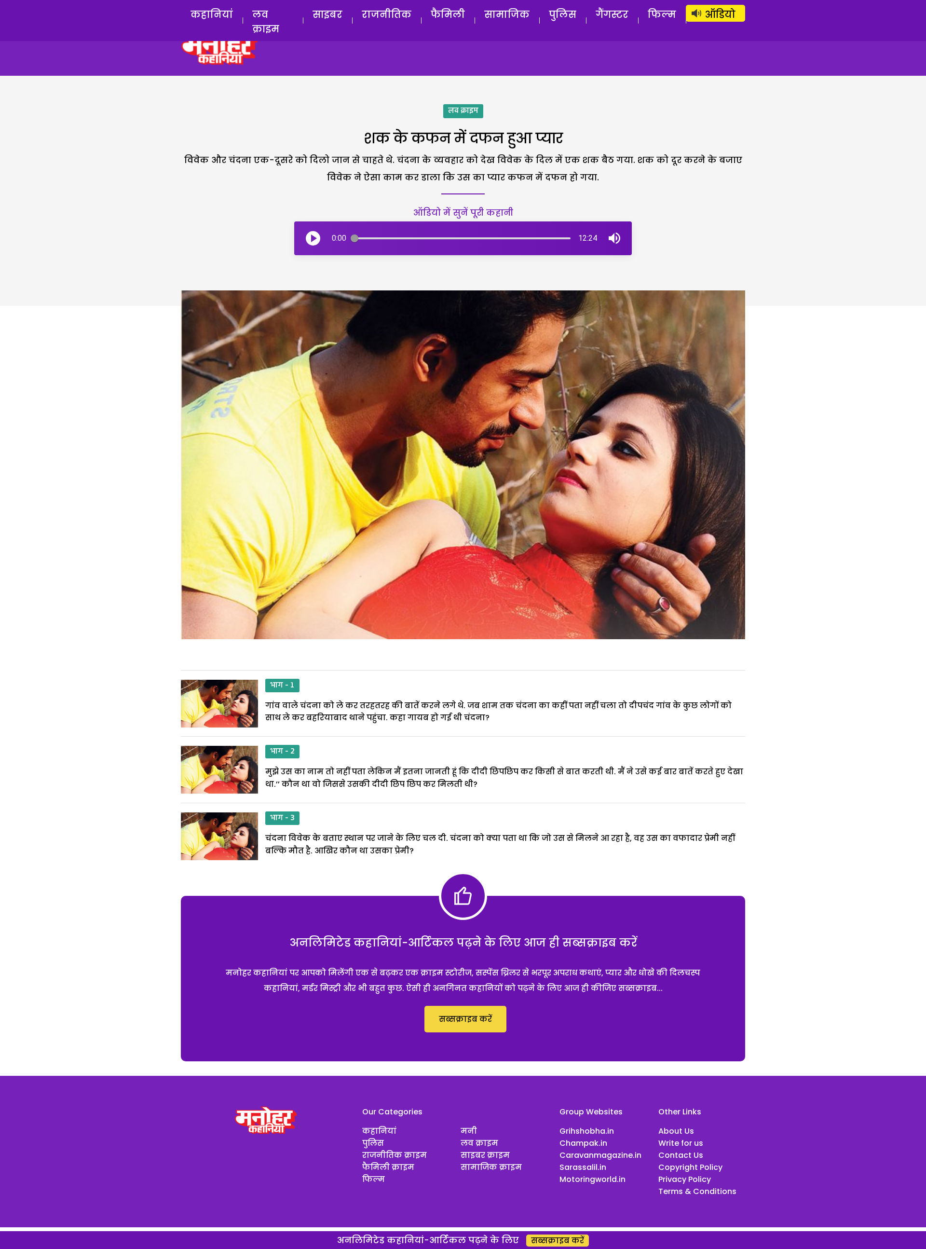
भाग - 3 (282, 818)
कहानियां (212, 14)
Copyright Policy (690, 1167)
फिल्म (662, 14)
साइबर (327, 14)
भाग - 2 (282, 751)
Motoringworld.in (592, 1179)
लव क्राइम (265, 22)
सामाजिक (507, 14)
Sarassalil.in (582, 1167)
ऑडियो (720, 14)
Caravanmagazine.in (600, 1155)
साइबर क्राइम (485, 1155)
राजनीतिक (386, 14)
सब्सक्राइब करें (465, 1019)
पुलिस (562, 14)
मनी (469, 1131)
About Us (676, 1131)
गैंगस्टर (612, 14)
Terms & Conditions (697, 1191)
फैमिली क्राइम (388, 1167)
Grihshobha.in (586, 1131)
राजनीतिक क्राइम (394, 1155)
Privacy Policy (684, 1179)
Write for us (680, 1143)
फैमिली (448, 14)
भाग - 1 (282, 685)
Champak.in (583, 1143)
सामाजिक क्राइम (491, 1167)
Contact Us (680, 1155)
